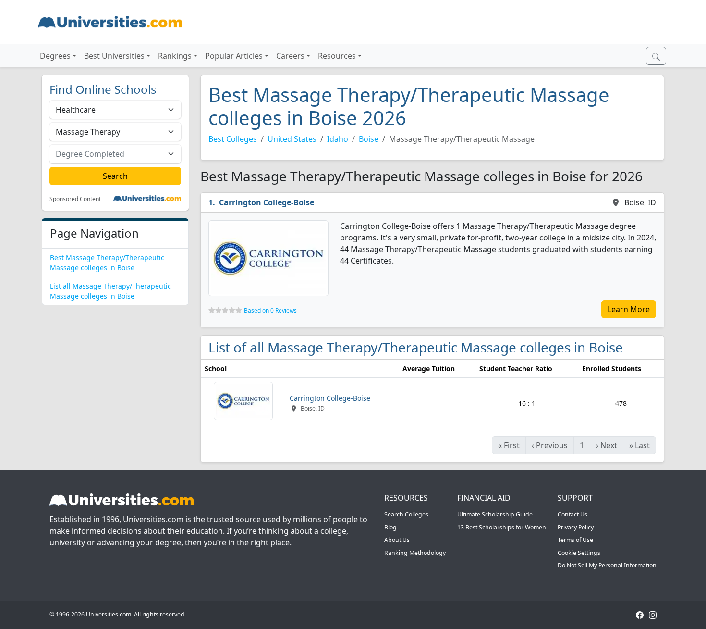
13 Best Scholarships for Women (501, 527)
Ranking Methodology (415, 553)
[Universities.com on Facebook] (640, 614)
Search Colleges (406, 514)
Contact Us (572, 514)
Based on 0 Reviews (270, 310)
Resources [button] (337, 55)
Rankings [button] (175, 55)
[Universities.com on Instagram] (653, 614)
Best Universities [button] (114, 55)
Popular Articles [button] (234, 55)
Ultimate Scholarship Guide (495, 514)
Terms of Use (575, 540)
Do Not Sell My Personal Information (607, 565)
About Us (397, 540)
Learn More (629, 309)
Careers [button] (290, 55)
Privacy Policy (576, 527)
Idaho (337, 139)
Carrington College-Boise (266, 202)
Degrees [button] (55, 55)
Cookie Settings (579, 553)
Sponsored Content (75, 199)
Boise (368, 139)
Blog (390, 527)
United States (292, 139)
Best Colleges (232, 139)
